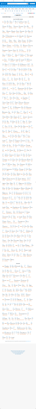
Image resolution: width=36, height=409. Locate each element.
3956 (3, 163)
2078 (29, 298)
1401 (3, 187)
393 (2, 106)
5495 (23, 125)
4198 (27, 35)
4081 (23, 120)
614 (2, 49)
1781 (26, 144)
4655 (3, 92)
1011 (15, 265)
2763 (29, 120)
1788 (23, 206)
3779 (24, 225)
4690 (24, 249)
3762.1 (26, 220)
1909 (25, 149)
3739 (26, 274)
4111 (20, 239)
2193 (11, 225)
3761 (18, 125)
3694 (8, 187)
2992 (15, 168)
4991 (3, 220)
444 (19, 149)
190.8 (14, 284)
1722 (20, 244)
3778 (22, 284)
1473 (24, 25)
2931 (22, 244)
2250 (12, 120)
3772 (3, 101)
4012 (9, 144)
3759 (29, 125)
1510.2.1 (15, 111)
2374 (28, 30)
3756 (6, 35)
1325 (17, 44)
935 (7, 30)
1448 (21, 279)
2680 (18, 87)
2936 (18, 92)
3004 (3, 130)
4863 (5, 265)
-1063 (12, 201)
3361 (16, 120)
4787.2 (7, 44)
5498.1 (26, 187)
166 (7, 220)
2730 (14, 239)
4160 (29, 87)
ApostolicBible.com (28, 341)
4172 (28, 163)
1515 (13, 92)
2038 (15, 125)
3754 (27, 49)
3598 (8, 163)
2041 (15, 144)
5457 (25, 87)
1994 (19, 168)
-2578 (4, 317)
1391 (18, 322)
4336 (13, 274)
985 (15, 106)
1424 (3, 82)
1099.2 (3, 274)
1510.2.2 (14, 201)
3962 (8, 130)
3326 (26, 168)
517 (8, 49)
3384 (26, 130)
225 (10, 258)
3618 (20, 163)
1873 (14, 25)
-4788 (7, 35)
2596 (29, 303)
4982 (28, 265)
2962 (3, 54)
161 (6, 168)
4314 (20, 274)
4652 (28, 44)
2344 (23, 44)
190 (14, 187)
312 (4, 258)
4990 (6, 206)
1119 (12, 317)
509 (6, 101)
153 (13, 206)
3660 (17, 317)
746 (29, 284)
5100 (31, 111)
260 (8, 111)
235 (11, 239)
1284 (12, 30)
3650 (7, 120)
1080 (14, 130)
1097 (22, 49)
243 (23, 303)
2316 (8, 54)
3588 (7, 25)
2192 (21, 125)
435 (6, 182)
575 (27, 298)
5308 (10, 182)
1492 (25, 73)
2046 (18, 120)
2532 (32, 25)
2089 (28, 68)
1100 (28, 317)
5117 (4, 249)
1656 (21, 106)
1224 (19, 182)
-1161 (29, 63)
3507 (15, 101)
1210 (21, 187)
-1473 (9, 54)
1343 (24, 101)
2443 (20, 49)
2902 (3, 25)
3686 (20, 54)
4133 (30, 68)
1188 (9, 25)
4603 (3, 44)
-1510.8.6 (29, 182)
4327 (20, 63)
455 (16, 30)
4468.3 (19, 101)
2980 (26, 244)
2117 (13, 163)
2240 (12, 265)
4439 (3, 35)
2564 (15, 54)
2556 (24, 92)
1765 (12, 73)
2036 (19, 249)
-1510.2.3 (25, 68)
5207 (3, 144)
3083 (29, 168)
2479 (3, 30)
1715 (19, 25)
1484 (27, 25)
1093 (10, 106)
